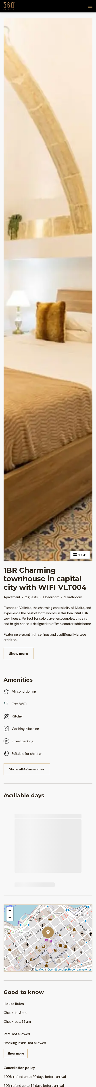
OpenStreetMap (57, 969)
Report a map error (79, 969)
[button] (54, 944)
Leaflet (39, 969)
